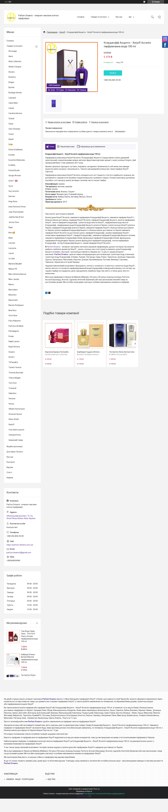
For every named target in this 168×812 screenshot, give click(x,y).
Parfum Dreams (53, 247)
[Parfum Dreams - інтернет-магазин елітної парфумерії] (11, 17)
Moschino (13, 295)
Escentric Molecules (17, 160)
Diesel (11, 139)
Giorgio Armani (15, 175)
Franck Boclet (14, 170)
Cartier (11, 108)
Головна (80, 17)
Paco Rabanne (15, 321)
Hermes (12, 196)
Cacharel (12, 98)
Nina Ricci (12, 310)
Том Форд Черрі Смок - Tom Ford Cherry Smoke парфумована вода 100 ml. (29, 636)
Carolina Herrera (15, 113)
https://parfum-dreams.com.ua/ (20, 545)
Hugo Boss (13, 201)
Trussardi (12, 388)
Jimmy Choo (14, 222)
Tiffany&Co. (14, 362)
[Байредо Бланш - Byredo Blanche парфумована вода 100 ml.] (13, 659)
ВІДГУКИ (51, 779)
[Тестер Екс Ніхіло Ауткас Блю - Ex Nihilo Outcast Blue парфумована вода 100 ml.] (122, 335)
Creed (11, 134)
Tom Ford (12, 383)
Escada (12, 155)
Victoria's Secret (15, 414)
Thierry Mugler (15, 378)
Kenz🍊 (12, 233)
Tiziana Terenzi (15, 367)
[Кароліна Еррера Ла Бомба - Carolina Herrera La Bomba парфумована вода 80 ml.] (58, 335)
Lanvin (11, 253)
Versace (12, 398)
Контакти (11, 462)
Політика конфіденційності (115, 794)
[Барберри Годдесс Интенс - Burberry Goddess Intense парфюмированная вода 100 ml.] (90, 335)
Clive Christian (14, 129)
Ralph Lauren (14, 341)
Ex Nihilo (12, 165)
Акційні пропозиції (15, 446)
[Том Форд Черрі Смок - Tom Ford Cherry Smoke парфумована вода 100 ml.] (13, 636)
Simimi (11, 357)
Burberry (12, 77)
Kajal (10, 227)
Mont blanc (13, 290)
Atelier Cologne (15, 67)
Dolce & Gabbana (16, 150)
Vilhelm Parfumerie (17, 409)
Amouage (13, 51)
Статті (9, 472)
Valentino (12, 393)
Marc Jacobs (14, 279)
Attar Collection (15, 61)
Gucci (11, 186)
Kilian (11, 238)
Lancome (12, 248)
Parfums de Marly (16, 326)
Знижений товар (16, 440)
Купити (113, 73)
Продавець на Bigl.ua (84, 791)
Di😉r (11, 144)
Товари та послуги (99, 17)
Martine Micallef (15, 264)
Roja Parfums (14, 347)
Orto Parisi (13, 315)
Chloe (11, 124)
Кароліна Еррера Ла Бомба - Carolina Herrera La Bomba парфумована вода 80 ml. (57, 354)
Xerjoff (62, 32)
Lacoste (12, 243)
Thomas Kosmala (16, 373)
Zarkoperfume (15, 435)
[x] (49, 293)
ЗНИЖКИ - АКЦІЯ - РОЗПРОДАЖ (20, 779)
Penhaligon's (14, 331)
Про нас (119, 17)
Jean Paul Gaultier (16, 212)
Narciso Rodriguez (16, 305)
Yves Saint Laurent (16, 430)
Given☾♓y (13, 181)
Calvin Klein (13, 103)
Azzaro (12, 72)
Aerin (11, 56)
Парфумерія (52, 32)
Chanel (11, 118)
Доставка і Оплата (15, 452)
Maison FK (13, 269)
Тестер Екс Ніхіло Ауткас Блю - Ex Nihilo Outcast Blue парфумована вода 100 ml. (122, 354)
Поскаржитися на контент (93, 794)
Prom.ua (97, 789)
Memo (11, 284)
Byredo (11, 87)
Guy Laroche (14, 191)
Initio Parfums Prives (17, 207)
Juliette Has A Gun (16, 217)
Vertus (11, 404)
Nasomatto (13, 300)
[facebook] (46, 293)
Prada (11, 336)
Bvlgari (11, 82)
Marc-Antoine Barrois (17, 274)
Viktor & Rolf (14, 419)
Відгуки (10, 467)
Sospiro (12, 352)
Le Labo (12, 258)
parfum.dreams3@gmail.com (19, 553)
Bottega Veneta (15, 93)
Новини (10, 478)
